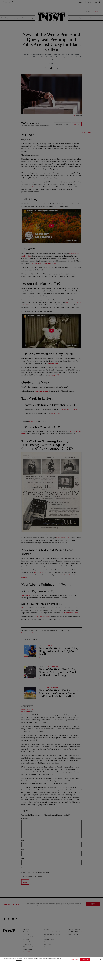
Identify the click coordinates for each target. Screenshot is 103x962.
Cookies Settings (74, 959)
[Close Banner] (100, 959)
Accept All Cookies (85, 959)
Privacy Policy (19, 960)
